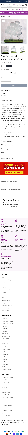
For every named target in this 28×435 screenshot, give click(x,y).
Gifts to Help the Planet (7, 408)
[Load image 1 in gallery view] (5, 49)
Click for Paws (5, 328)
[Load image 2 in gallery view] (14, 49)
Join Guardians (10, 1)
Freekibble (4, 331)
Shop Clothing (5, 354)
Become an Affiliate (6, 290)
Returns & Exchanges (7, 280)
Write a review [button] (14, 206)
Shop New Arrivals (6, 369)
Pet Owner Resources (7, 385)
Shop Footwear (5, 356)
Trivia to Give (5, 326)
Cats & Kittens (5, 380)
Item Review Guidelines (7, 308)
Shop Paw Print (5, 351)
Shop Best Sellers (6, 349)
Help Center (5, 277)
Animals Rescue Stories (7, 377)
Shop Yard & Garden (6, 361)
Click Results (5, 292)
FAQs (3, 285)
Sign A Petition (5, 338)
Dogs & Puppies (5, 382)
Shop (2, 1)
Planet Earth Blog (6, 394)
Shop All (4, 346)
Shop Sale (4, 366)
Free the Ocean (5, 333)
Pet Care (4, 390)
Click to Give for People (7, 321)
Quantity (3, 77)
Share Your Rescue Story (8, 397)
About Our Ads (5, 310)
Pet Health (4, 387)
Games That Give (6, 336)
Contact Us (4, 282)
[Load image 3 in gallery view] (22, 49)
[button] (17, 5)
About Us (4, 287)
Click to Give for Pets (7, 318)
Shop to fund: (11, 9)
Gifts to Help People (7, 405)
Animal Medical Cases (7, 410)
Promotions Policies (7, 305)
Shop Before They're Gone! (14, 172)
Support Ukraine (6, 415)
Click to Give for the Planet (8, 323)
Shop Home (4, 359)
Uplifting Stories (6, 392)
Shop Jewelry (5, 364)
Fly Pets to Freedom (7, 413)
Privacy (3, 303)
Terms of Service (6, 300)
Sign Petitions (19, 1)
